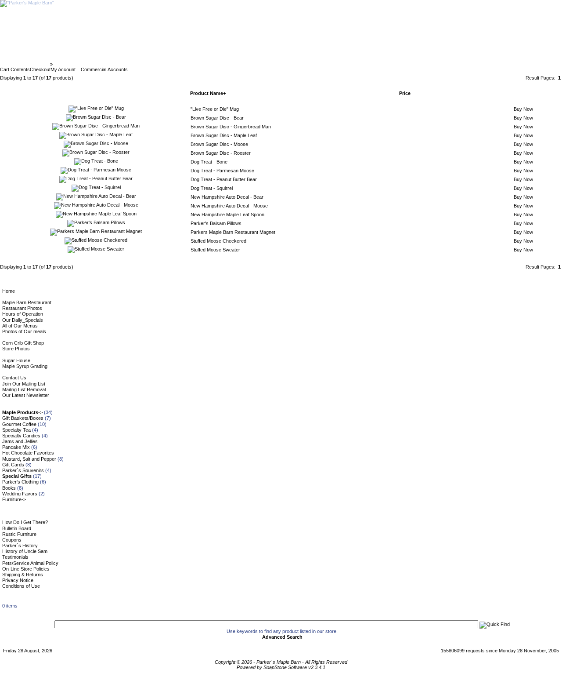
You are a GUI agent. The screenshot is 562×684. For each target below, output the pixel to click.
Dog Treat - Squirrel (212, 188)
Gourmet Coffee (19, 424)
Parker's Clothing (20, 481)
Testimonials (15, 557)
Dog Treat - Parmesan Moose (222, 170)
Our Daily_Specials (22, 320)
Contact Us (14, 377)
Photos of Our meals (24, 331)
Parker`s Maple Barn (26, 64)
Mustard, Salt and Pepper (29, 459)
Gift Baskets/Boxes (22, 418)
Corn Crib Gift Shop (23, 343)
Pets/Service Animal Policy (30, 563)
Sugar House (16, 360)
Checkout (40, 69)
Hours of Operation (22, 314)
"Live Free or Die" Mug (215, 109)
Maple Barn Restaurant (26, 302)
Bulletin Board (16, 528)
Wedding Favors (19, 493)
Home (8, 291)
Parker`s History (20, 545)
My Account (63, 69)
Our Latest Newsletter (25, 395)
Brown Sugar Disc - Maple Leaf (224, 135)
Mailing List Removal (24, 389)
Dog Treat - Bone (209, 161)
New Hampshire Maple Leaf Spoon (227, 214)
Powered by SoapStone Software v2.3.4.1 (281, 667)
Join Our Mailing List (23, 383)
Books (9, 488)
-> (22, 412)
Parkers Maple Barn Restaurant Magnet (233, 232)
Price (405, 93)
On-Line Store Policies (26, 568)
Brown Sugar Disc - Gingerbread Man (231, 126)
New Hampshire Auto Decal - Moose (229, 205)
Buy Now (523, 109)
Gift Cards (13, 464)
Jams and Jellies (20, 441)
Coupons (12, 539)
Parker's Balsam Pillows (216, 223)
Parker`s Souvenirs (23, 470)
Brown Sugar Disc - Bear (217, 117)
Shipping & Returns (22, 574)
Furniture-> (14, 499)
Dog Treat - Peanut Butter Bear (224, 179)
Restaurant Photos (22, 308)
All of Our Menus (20, 325)
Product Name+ (208, 93)
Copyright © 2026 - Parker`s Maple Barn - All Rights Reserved (281, 662)
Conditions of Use (21, 586)
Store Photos (16, 348)
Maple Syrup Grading (24, 366)
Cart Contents (15, 69)
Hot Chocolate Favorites (28, 452)
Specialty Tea (16, 430)
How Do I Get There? (25, 522)
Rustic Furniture (19, 534)
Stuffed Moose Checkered (218, 241)
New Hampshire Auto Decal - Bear (227, 197)
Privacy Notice (17, 580)
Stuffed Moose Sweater (215, 249)
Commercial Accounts (104, 69)
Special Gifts (68, 64)
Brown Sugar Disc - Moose (219, 144)
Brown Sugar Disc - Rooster (221, 153)
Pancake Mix (16, 447)
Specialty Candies (21, 435)
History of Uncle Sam (24, 551)
